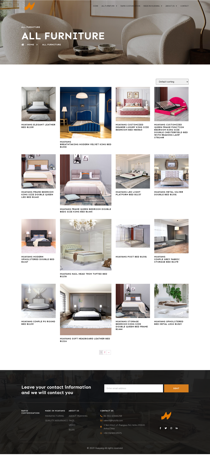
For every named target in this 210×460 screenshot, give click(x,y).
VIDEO (72, 425)
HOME (95, 6)
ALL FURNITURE (108, 6)
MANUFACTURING (54, 416)
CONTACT (184, 6)
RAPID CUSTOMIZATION (130, 6)
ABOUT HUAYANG (78, 416)
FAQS (71, 420)
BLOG (72, 429)
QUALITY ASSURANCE (56, 420)
